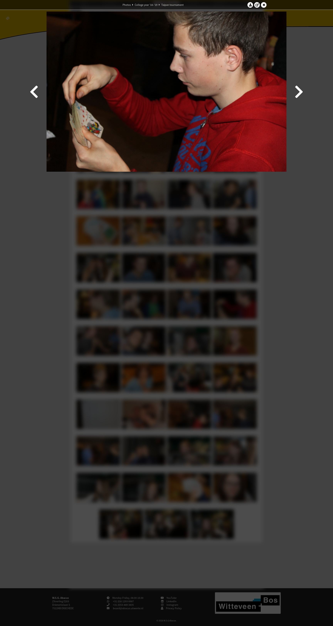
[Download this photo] (250, 5)
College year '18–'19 (146, 5)
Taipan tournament (172, 5)
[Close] (264, 5)
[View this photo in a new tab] (257, 5)
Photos (127, 5)
